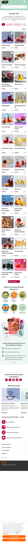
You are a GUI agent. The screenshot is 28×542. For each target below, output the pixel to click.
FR (5, 457)
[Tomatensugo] (8, 123)
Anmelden (15, 362)
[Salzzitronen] (20, 81)
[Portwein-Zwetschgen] (8, 205)
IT (7, 457)
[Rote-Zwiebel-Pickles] (20, 123)
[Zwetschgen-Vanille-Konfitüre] (8, 81)
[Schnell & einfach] (5, 296)
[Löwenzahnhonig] (20, 145)
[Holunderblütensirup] (20, 102)
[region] (14, 532)
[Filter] (3, 24)
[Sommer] (5, 308)
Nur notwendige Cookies (14, 536)
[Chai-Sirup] (8, 184)
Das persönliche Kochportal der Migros (10, 416)
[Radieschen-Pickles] (20, 269)
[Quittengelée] (8, 102)
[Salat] (14, 308)
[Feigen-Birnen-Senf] (8, 226)
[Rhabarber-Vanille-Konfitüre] (20, 226)
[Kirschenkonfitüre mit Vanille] (8, 269)
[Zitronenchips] (20, 248)
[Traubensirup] (8, 41)
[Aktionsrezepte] (14, 296)
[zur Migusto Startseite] (5, 1)
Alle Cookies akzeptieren (14, 540)
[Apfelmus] (20, 184)
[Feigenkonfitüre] (20, 41)
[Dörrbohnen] (8, 165)
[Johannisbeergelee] (8, 145)
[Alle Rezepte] (22, 308)
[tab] (14, 444)
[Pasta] (22, 296)
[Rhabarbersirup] (20, 165)
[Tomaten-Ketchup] (20, 60)
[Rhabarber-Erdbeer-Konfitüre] (8, 248)
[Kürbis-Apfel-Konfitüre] (20, 205)
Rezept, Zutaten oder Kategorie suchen (14, 7)
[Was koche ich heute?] (11, 400)
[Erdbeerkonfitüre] (8, 60)
